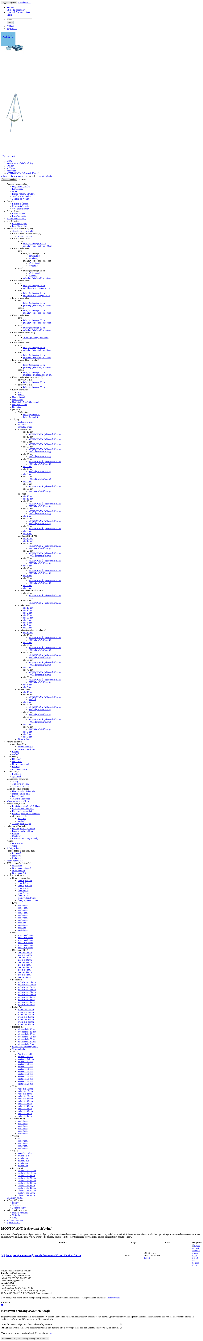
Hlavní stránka (24, 2)
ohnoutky (22, 424)
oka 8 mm (27, 533)
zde (50, 1333)
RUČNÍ (32, 699)
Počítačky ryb (18, 796)
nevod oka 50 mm (25, 947)
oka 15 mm (28, 499)
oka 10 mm (28, 496)
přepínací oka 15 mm (27, 1032)
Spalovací (16, 776)
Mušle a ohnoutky (20, 1213)
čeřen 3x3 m (23, 890)
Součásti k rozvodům (21, 196)
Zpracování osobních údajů (18, 12)
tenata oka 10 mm (25, 1056)
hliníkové (22, 818)
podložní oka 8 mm (26, 1004)
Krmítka (15, 751)
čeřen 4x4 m (23, 893)
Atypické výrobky (26, 1054)
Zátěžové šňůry (19, 1208)
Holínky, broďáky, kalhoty (23, 828)
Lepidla (15, 833)
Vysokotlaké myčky (20, 209)
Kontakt (10, 7)
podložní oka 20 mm (27, 989)
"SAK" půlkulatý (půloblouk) (36, 337)
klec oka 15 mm (25, 955)
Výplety (10, 166)
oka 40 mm (22, 918)
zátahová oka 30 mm (27, 1183)
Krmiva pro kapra (25, 746)
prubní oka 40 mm (26, 1022)
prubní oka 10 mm (26, 1009)
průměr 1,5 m (23, 1156)
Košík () (8, 36)
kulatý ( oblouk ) (30, 417)
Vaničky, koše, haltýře (21, 823)
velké (14, 846)
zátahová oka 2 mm (26, 1175)
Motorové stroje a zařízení (18, 801)
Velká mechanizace (15, 1220)
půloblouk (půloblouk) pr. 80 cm (37, 375)
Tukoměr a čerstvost (21, 799)
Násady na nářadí (19, 404)
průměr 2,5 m (23, 1160)
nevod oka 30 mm (25, 942)
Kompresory (17, 189)
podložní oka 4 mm (26, 997)
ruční (31, 598)
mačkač (15, 754)
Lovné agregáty (19, 216)
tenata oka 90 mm (25, 1084)
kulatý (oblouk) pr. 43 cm (34, 285)
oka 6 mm (27, 481)
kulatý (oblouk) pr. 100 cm (34, 243)
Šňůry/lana (17, 1205)
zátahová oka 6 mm (26, 1193)
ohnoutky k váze (25, 427)
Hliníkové (16, 759)
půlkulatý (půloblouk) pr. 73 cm (37, 350)
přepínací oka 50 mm (27, 1041)
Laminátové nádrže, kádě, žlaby (26, 806)
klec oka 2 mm (24, 957)
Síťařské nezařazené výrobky (25, 1046)
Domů (9, 161)
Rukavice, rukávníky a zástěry (25, 838)
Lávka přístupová (19, 223)
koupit (147, 1258)
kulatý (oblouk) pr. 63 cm (34, 320)
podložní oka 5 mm (26, 999)
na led (14, 191)
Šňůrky (15, 1203)
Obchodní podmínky (16, 10)
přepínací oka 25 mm (27, 1037)
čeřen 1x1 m (23, 883)
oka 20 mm (28, 615)
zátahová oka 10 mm (27, 1170)
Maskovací (17, 865)
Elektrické (16, 774)
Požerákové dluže (20, 226)
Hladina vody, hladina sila (23, 791)
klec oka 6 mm (24, 975)
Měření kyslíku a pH (21, 794)
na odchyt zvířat (25, 1153)
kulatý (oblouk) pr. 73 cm (34, 347)
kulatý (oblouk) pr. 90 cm (34, 382)
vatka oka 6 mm (25, 1113)
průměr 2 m (23, 1158)
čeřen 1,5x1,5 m (25, 880)
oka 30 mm (28, 618)
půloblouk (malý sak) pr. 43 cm (36, 288)
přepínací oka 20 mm (27, 1034)
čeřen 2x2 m (23, 888)
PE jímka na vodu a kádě (23, 808)
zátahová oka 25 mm (27, 1180)
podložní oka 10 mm (27, 982)
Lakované (16, 853)
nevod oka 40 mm (25, 945)
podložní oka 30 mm (27, 994)
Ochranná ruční (19, 873)
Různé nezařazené (15, 861)
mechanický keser (25, 422)
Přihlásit (10, 26)
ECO (20, 1138)
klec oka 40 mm (25, 967)
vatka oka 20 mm (25, 1096)
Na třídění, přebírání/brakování (25, 402)
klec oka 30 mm (25, 962)
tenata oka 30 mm (25, 1069)
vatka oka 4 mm (25, 1103)
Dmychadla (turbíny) (21, 186)
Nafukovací (17, 761)
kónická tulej (34, 256)
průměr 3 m (23, 1163)
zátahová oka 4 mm (26, 1185)
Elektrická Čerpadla (20, 204)
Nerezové (16, 856)
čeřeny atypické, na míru (28, 900)
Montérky (16, 836)
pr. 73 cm (11, 168)
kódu (49, 176)
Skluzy (15, 781)
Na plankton (17, 399)
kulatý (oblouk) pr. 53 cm (34, 303)
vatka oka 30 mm (25, 1101)
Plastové (15, 766)
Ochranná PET (18, 870)
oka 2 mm (27, 613)
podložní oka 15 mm (27, 984)
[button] (6, 156)
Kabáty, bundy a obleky (22, 831)
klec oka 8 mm (24, 977)
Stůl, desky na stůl (15, 1198)
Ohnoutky (16, 407)
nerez (20, 392)
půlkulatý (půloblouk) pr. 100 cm (37, 246)
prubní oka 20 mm (26, 1014)
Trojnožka (16, 1215)
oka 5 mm (27, 474)
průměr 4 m (23, 1165)
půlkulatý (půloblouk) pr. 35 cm (37, 278)
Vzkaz (9, 15)
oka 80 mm (22, 930)
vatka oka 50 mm (25, 1111)
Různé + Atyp (24, 739)
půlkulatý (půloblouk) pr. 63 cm (37, 323)
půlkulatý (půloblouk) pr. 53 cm (37, 305)
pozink (21, 394)
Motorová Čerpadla (20, 206)
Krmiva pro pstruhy (26, 749)
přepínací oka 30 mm (27, 1039)
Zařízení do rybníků (20, 199)
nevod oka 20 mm (25, 937)
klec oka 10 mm (25, 952)
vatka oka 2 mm (25, 1094)
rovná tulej (33, 258)
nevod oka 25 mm (25, 940)
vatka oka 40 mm (25, 1106)
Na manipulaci (18, 397)
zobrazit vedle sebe (9, 176)
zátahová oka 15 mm (27, 1173)
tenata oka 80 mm (25, 1081)
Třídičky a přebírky (20, 784)
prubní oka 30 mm (26, 1019)
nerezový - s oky (25, 236)
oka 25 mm (22, 913)
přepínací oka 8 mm (26, 1044)
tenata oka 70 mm (25, 1079)
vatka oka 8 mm (25, 1116)
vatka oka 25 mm (25, 1099)
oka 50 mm (11, 171)
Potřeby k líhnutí (14, 848)
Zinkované (17, 858)
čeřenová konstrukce (27, 898)
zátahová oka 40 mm (27, 1188)
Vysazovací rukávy (20, 786)
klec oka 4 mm (24, 965)
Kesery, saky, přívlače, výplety (20, 163)
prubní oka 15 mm (26, 1012)
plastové (21, 821)
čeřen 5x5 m (23, 895)
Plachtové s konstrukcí (22, 811)
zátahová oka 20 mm (27, 1178)
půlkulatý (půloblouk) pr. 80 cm (37, 367)
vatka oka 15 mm (25, 1091)
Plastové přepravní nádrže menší (26, 813)
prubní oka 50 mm (26, 1024)
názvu (44, 176)
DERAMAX (18, 843)
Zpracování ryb (13, 1222)
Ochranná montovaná (21, 868)
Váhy (14, 1217)
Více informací (113, 1298)
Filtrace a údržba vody (16, 218)
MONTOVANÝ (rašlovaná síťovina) (23, 173)
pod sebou (22, 176)
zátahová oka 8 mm (26, 1195)
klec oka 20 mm (25, 960)
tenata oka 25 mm (25, 1066)
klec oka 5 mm (24, 970)
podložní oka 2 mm (26, 987)
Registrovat (12, 28)
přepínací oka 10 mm (27, 1029)
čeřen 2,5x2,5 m (25, 885)
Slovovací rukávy (19, 1049)
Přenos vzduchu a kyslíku (23, 194)
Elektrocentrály (18, 214)
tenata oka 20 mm (25, 1064)
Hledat (10, 22)
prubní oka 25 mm (26, 1017)
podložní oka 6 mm (26, 1002)
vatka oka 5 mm (25, 1108)
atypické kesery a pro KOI (23, 231)
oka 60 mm (22, 925)
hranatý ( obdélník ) (31, 414)
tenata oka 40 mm (25, 1071)
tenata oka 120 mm (26, 1059)
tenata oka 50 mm (25, 1074)
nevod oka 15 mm (25, 935)
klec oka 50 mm (25, 972)
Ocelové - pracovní (20, 764)
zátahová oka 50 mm (27, 1190)
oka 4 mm (27, 466)
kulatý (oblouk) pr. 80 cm (34, 365)
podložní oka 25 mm (27, 992)
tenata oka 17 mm (25, 1061)
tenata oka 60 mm (25, 1076)
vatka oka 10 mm (25, 1089)
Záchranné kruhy (19, 769)
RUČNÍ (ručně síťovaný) (40, 451)
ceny (39, 176)
